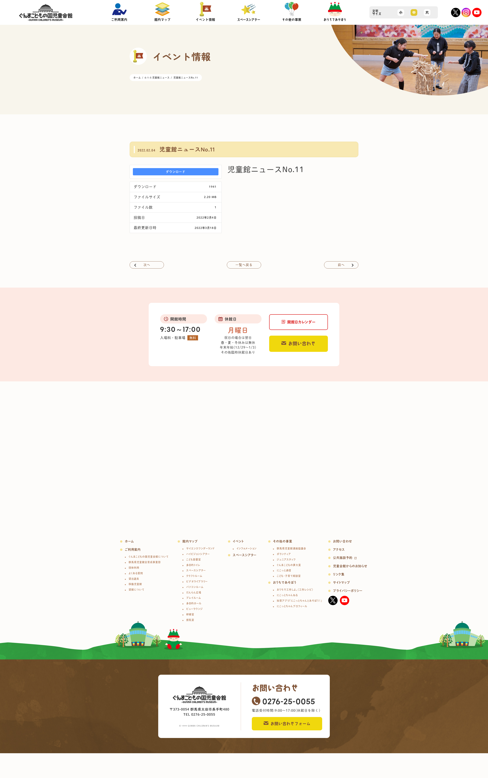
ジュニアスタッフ (286, 559)
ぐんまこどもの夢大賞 (289, 565)
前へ (341, 264)
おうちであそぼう (284, 582)
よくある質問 (136, 573)
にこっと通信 (284, 570)
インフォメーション (247, 548)
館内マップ (190, 541)
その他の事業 (282, 541)
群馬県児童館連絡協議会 (291, 548)
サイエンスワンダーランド (200, 548)
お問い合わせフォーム (290, 724)
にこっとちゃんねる (287, 595)
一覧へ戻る (244, 264)
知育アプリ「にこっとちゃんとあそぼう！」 (299, 600)
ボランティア (284, 554)
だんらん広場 (193, 592)
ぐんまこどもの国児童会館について (149, 556)
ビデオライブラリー (197, 581)
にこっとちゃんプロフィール (292, 606)
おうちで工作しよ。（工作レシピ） (295, 589)
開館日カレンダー (301, 322)
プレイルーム (193, 598)
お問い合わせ (302, 343)
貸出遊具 (134, 578)
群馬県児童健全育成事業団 (145, 562)
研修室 (190, 614)
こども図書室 (193, 559)
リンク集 (338, 574)
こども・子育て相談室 (289, 576)
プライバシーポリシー (347, 590)
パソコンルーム (194, 587)
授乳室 (190, 620)
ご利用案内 (133, 549)
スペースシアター (196, 570)
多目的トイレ (193, 565)
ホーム (129, 541)
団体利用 (134, 567)
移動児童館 (135, 584)
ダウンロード (175, 171)
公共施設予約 (342, 557)
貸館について (136, 589)
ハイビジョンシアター (198, 554)
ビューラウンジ (194, 609)
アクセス (339, 549)
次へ (146, 264)
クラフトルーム (194, 576)
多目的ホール (193, 603)
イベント (238, 541)
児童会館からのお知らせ (350, 566)
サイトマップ (341, 582)
